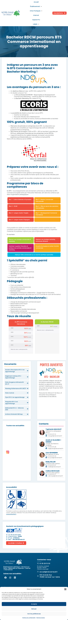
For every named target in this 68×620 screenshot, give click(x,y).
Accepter (34, 604)
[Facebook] (5, 577)
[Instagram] (10, 577)
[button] (65, 589)
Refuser (34, 609)
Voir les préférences (34, 614)
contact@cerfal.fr (11, 514)
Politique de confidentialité (29, 617)
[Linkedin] (15, 577)
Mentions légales (40, 617)
